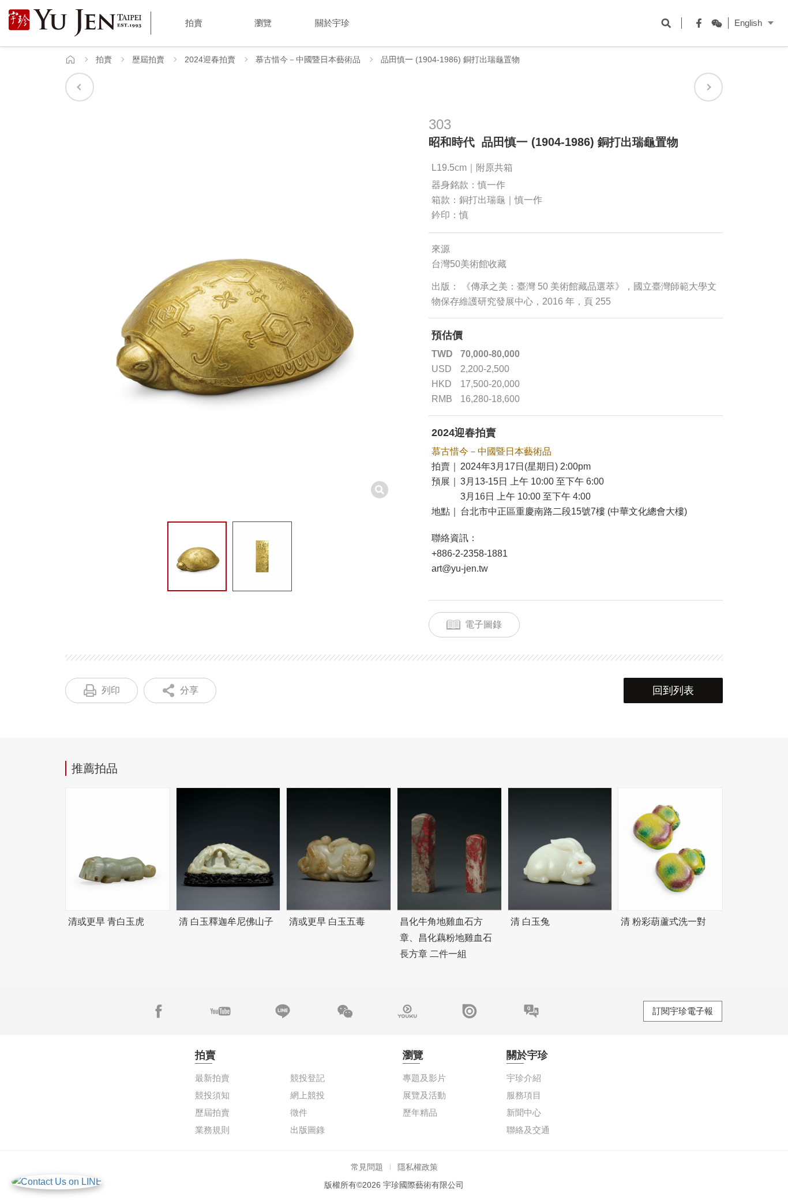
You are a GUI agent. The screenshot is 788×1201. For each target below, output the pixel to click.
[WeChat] (713, 23)
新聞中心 (523, 1112)
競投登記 (307, 1078)
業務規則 (212, 1130)
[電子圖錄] (469, 1011)
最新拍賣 (212, 1078)
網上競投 (307, 1095)
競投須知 (212, 1095)
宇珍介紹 (523, 1078)
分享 (189, 690)
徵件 (298, 1112)
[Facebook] (696, 23)
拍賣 (104, 59)
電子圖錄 (483, 624)
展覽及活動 (424, 1095)
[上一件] (79, 87)
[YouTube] (220, 1011)
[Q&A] (531, 1011)
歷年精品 (420, 1112)
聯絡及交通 (528, 1130)
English (748, 23)
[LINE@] (282, 1011)
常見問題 (367, 1167)
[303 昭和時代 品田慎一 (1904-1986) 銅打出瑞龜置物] (197, 556)
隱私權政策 (417, 1167)
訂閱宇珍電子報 (682, 1011)
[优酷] (407, 1011)
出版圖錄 (307, 1130)
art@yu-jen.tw (459, 568)
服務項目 (523, 1095)
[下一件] (708, 87)
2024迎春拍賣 (210, 59)
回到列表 (673, 690)
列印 (111, 690)
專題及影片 (424, 1078)
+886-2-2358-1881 (469, 553)
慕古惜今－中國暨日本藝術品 (308, 59)
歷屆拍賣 (148, 59)
